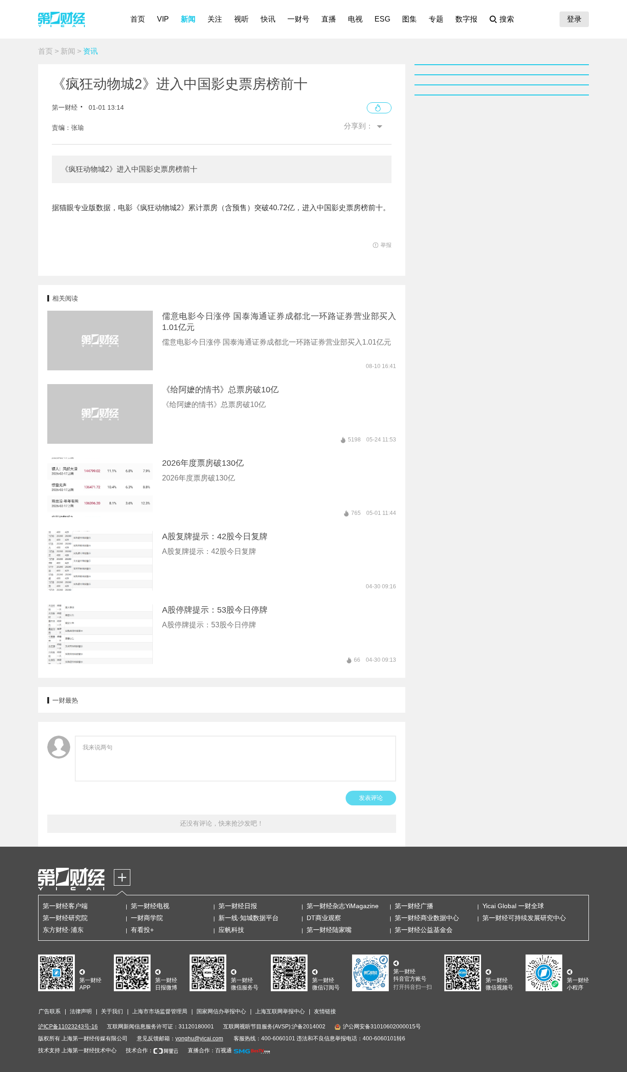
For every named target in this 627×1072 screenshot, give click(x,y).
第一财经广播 (414, 906)
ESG (382, 19)
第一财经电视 (150, 906)
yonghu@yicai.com (199, 1038)
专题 (436, 19)
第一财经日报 (237, 906)
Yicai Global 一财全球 (513, 906)
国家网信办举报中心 (221, 1011)
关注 (214, 19)
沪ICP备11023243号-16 (68, 1026)
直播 (328, 19)
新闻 (188, 19)
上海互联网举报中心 (280, 1011)
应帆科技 (231, 929)
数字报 (466, 19)
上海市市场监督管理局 (159, 1011)
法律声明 (81, 1011)
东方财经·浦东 (63, 929)
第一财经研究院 (65, 917)
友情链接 (325, 1011)
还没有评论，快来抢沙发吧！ (221, 823)
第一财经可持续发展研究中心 (524, 917)
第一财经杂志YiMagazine (343, 906)
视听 (241, 19)
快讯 (268, 19)
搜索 (506, 19)
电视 (355, 19)
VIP (163, 19)
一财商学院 (147, 917)
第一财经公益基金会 (424, 929)
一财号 (298, 19)
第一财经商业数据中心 (427, 917)
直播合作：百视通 (210, 1050)
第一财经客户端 (65, 906)
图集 (409, 19)
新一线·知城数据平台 (248, 917)
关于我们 (112, 1011)
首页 (137, 19)
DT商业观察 (324, 917)
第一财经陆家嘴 (329, 929)
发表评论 (371, 797)
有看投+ (142, 929)
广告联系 (50, 1011)
